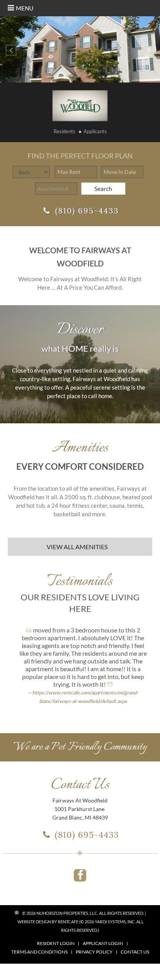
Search (103, 188)
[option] (80, 49)
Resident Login (56, 943)
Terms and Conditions (39, 952)
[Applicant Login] (95, 131)
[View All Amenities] (80, 547)
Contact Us (135, 952)
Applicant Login (103, 943)
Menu (24, 8)
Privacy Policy (94, 952)
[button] (11, 50)
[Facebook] (80, 875)
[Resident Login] (64, 131)
